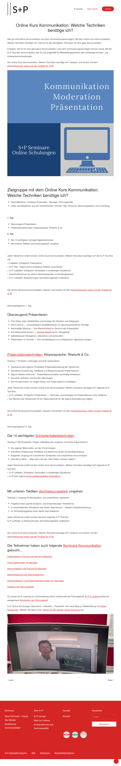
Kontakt (66, 716)
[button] (116, 761)
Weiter (110, 680)
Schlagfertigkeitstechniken (54, 435)
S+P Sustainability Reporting (16, 753)
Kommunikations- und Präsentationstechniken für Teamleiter (35, 580)
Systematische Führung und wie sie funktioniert (29, 556)
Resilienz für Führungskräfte (20, 586)
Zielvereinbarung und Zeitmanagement (25, 574)
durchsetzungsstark (53, 491)
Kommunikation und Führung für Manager (27, 568)
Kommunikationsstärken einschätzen (43, 476)
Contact (108, 9)
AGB (33, 753)
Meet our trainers (42, 720)
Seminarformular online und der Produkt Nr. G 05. (30, 65)
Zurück (11, 680)
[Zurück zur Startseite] (17, 9)
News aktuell (92, 9)
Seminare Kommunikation (82, 545)
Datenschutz (45, 753)
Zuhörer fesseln (44, 331)
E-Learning (78, 9)
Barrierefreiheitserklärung (64, 753)
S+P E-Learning (92, 596)
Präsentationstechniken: (25, 354)
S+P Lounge (40, 716)
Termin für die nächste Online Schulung (61, 609)
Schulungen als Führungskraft (33, 600)
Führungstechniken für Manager (22, 562)
